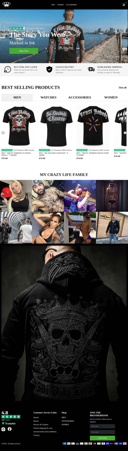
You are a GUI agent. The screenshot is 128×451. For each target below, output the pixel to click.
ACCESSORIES (68, 421)
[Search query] (107, 4)
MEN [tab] (17, 97)
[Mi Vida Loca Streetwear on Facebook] (10, 429)
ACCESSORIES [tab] (79, 97)
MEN (64, 417)
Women (60, 5)
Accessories (71, 5)
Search (36, 417)
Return (36, 421)
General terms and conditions (45, 432)
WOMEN (65, 425)
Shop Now (24, 51)
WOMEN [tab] (111, 97)
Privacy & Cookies (41, 425)
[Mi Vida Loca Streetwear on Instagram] (3, 431)
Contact (37, 435)
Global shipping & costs (43, 428)
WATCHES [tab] (48, 97)
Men (53, 5)
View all (122, 87)
